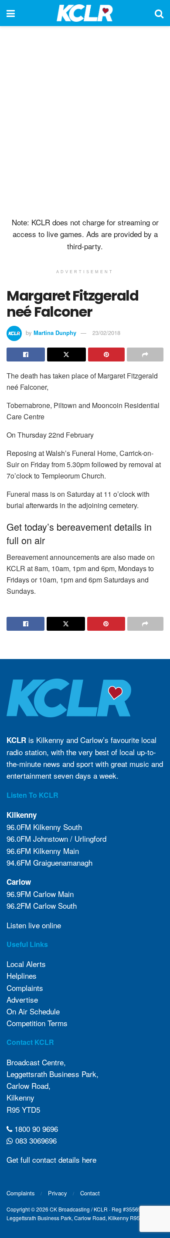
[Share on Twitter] (66, 354)
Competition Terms (37, 1022)
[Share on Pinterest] (106, 354)
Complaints (25, 987)
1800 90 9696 (35, 1128)
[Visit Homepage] (85, 13)
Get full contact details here (51, 1159)
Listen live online (34, 925)
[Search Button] (159, 13)
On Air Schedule (33, 1011)
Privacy (57, 1193)
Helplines (22, 975)
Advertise (22, 999)
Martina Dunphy (55, 332)
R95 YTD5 (23, 1109)
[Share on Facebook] (26, 354)
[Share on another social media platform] (145, 354)
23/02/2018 (106, 332)
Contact (90, 1193)
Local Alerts (26, 963)
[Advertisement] (85, 119)
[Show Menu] (11, 13)
